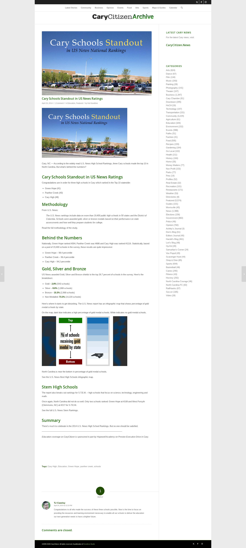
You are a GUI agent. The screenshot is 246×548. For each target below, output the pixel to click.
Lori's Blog (171, 242)
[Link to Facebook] (201, 2)
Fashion (169, 137)
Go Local (170, 151)
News (168, 211)
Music (169, 80)
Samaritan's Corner (175, 249)
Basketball (171, 267)
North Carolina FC (174, 285)
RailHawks (171, 288)
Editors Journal (173, 235)
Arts (168, 70)
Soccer (169, 292)
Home (169, 161)
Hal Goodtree (92, 103)
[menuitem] (71, 7)
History (169, 158)
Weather (170, 193)
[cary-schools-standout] (97, 63)
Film (168, 77)
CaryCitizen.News (178, 45)
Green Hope (73, 466)
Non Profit (170, 168)
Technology (171, 109)
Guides (169, 204)
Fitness (169, 274)
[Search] (181, 7)
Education (71, 103)
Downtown (171, 102)
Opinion (169, 225)
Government (172, 218)
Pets (168, 175)
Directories (171, 197)
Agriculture (171, 119)
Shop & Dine (172, 260)
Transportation (172, 112)
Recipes (170, 144)
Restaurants (171, 190)
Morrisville (171, 207)
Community (171, 116)
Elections (170, 214)
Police (169, 221)
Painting (169, 84)
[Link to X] (197, 2)
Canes (169, 271)
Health (169, 154)
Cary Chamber (173, 98)
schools (97, 466)
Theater (169, 91)
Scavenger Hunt (173, 257)
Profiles (169, 179)
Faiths (169, 133)
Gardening (171, 147)
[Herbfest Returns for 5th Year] (2, 274)
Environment (172, 126)
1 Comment (59, 103)
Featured (79, 103)
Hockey (169, 278)
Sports (169, 263)
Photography (172, 88)
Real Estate (171, 183)
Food (168, 140)
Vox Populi (171, 253)
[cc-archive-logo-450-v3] (123, 18)
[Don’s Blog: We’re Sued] (244, 274)
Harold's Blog (172, 239)
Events (169, 130)
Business (170, 95)
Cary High (52, 466)
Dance (169, 74)
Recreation (171, 186)
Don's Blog (171, 232)
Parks (169, 172)
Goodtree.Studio (89, 544)
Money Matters (173, 165)
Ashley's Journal (173, 228)
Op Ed (169, 246)
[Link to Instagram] (205, 2)
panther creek (86, 466)
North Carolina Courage (177, 281)
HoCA (169, 105)
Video (168, 295)
